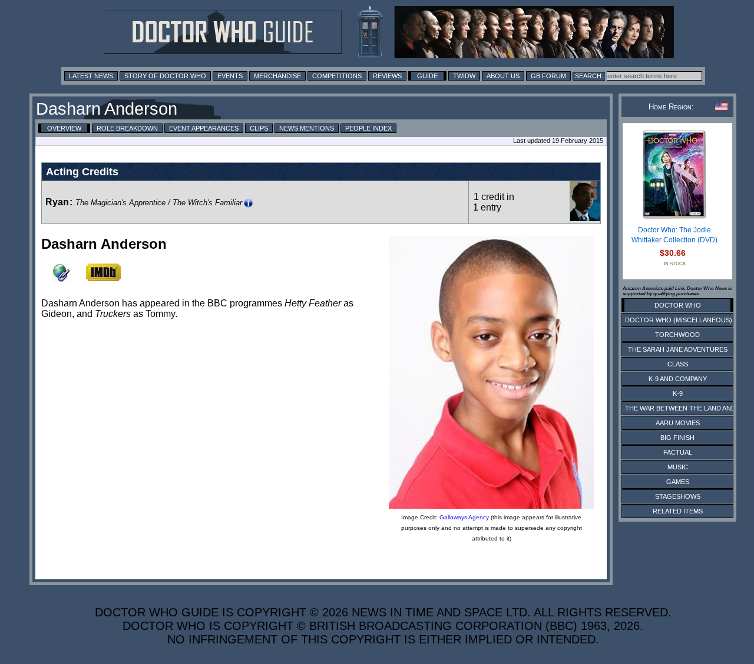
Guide (427, 75)
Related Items (678, 511)
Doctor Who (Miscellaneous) (678, 319)
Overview (64, 128)
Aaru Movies (678, 422)
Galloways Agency (464, 517)
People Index (368, 128)
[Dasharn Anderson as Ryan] (585, 218)
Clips (259, 128)
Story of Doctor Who (165, 75)
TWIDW (464, 75)
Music (677, 467)
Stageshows (677, 496)
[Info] (248, 203)
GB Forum (548, 75)
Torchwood (677, 334)
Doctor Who (677, 305)
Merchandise (277, 75)
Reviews (387, 75)
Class (677, 364)
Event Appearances (204, 128)
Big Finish (677, 437)
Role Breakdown (127, 128)
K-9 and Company (678, 378)
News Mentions (306, 128)
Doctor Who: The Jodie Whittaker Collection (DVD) (674, 235)
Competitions (337, 75)
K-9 (678, 393)
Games (677, 481)
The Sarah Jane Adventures (677, 349)
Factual (677, 452)
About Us (503, 75)
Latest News (91, 75)
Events (230, 75)
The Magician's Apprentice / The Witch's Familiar (158, 202)
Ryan (57, 202)
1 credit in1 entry (493, 202)
